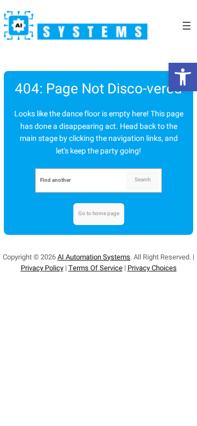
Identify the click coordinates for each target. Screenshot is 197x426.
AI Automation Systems (93, 257)
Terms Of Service (95, 268)
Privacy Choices (152, 268)
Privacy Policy (42, 268)
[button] (183, 77)
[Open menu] (186, 25)
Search (142, 180)
